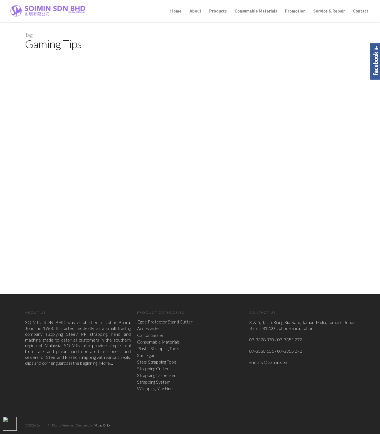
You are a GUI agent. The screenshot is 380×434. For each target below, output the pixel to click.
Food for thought (77, 231)
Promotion (295, 11)
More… (106, 363)
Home (176, 11)
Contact (360, 11)
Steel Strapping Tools (157, 362)
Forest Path (76, 223)
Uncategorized (98, 231)
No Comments (119, 231)
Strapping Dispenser (156, 375)
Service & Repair (329, 11)
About (195, 11)
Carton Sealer (150, 335)
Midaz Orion (103, 425)
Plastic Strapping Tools (158, 348)
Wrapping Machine (155, 388)
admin (60, 231)
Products (218, 11)
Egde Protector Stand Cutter (165, 322)
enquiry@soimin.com (268, 362)
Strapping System (154, 382)
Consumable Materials (256, 11)
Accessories (148, 328)
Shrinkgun (146, 355)
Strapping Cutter (153, 368)
